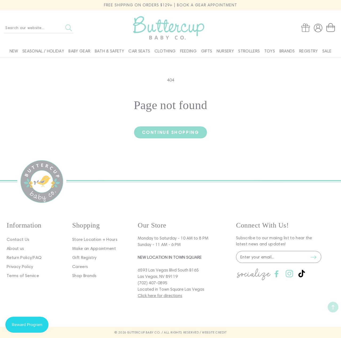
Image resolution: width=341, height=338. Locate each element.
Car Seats (139, 50)
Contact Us (18, 239)
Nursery (225, 50)
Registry (308, 50)
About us (15, 248)
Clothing (165, 50)
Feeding (188, 50)
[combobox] (38, 28)
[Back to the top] (333, 307)
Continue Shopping (170, 132)
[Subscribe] (313, 257)
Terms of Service (23, 275)
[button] (331, 27)
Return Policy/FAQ (24, 257)
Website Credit (214, 332)
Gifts (206, 50)
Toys (269, 50)
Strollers (249, 50)
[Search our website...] (68, 27)
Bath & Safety (109, 50)
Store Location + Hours (94, 239)
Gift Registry (84, 257)
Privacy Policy (20, 266)
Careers (80, 266)
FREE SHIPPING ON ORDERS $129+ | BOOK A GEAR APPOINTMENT (170, 5)
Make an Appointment (94, 248)
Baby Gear (79, 50)
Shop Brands (84, 275)
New (14, 50)
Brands (287, 50)
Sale (326, 50)
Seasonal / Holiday (43, 50)
